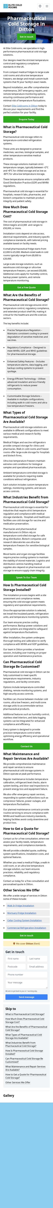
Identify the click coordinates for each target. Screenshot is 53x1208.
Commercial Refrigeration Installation (26, 927)
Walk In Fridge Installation (20, 905)
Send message (26, 997)
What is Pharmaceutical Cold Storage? (24, 1014)
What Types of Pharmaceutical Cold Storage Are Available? (23, 1036)
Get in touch (26, 36)
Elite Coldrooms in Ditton (25, 105)
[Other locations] (40, 6)
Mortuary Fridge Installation (21, 913)
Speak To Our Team (26, 577)
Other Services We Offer (17, 1082)
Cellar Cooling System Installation (24, 920)
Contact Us (26, 746)
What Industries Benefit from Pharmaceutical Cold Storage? (20, 1044)
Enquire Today (26, 119)
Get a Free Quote (26, 287)
